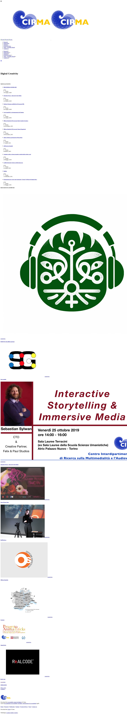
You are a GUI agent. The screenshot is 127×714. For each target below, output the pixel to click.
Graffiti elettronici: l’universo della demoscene (13, 162)
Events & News (24, 706)
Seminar (17, 706)
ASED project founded (8, 146)
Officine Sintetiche (4, 580)
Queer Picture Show (5, 502)
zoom (2, 338)
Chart (8, 709)
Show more (3, 687)
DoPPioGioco (3, 540)
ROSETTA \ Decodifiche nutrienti (7, 341)
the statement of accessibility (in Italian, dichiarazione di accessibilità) (20, 703)
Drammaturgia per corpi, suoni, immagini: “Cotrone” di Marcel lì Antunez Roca (20, 179)
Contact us (34, 706)
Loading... (3, 689)
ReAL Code (3, 679)
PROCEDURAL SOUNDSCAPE (10, 87)
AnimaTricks (3, 645)
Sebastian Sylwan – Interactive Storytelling (12, 95)
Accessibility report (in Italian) (14, 702)
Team (30, 706)
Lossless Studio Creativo (12, 712)
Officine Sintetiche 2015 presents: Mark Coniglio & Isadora (16, 120)
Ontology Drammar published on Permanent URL (14, 104)
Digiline (5, 171)
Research (6, 706)
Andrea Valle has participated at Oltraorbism (13, 137)
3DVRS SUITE (4, 685)
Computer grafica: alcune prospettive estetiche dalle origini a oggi (17, 154)
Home (2, 706)
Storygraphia (3, 379)
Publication (12, 706)
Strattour (2, 619)
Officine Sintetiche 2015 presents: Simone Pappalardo (15, 129)
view (4, 338)
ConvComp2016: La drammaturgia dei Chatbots (14, 112)
